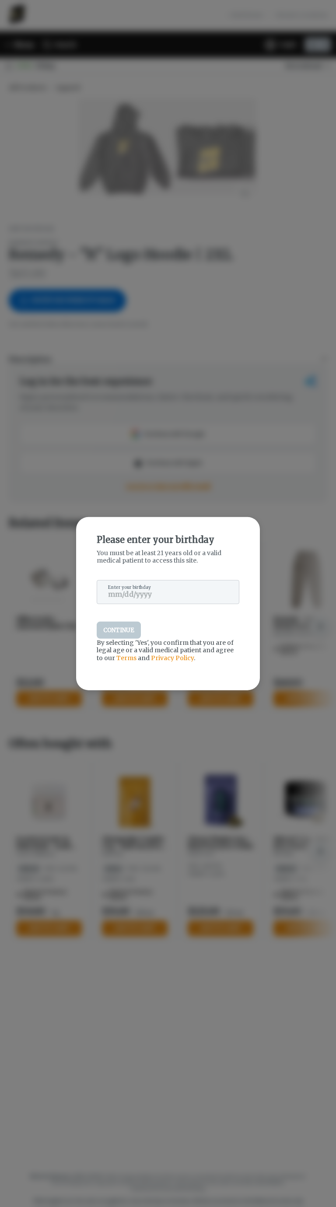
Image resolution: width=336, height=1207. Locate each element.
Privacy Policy (172, 657)
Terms (126, 657)
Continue (118, 629)
